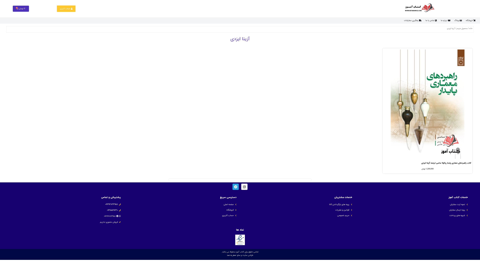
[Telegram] (235, 187)
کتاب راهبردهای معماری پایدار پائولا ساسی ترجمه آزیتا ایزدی (446, 162)
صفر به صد (231, 255)
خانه (470, 28)
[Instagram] (244, 187)
